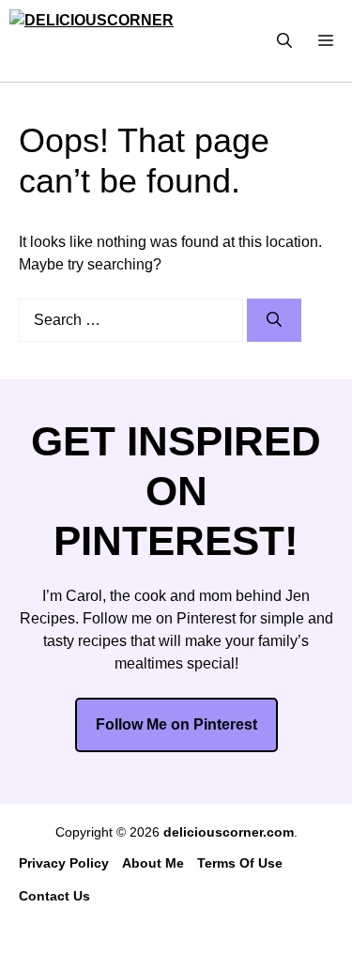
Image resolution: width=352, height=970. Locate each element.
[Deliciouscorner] (103, 41)
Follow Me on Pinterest (176, 724)
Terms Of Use (240, 862)
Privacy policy (64, 862)
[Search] (274, 320)
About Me (153, 862)
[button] (284, 41)
